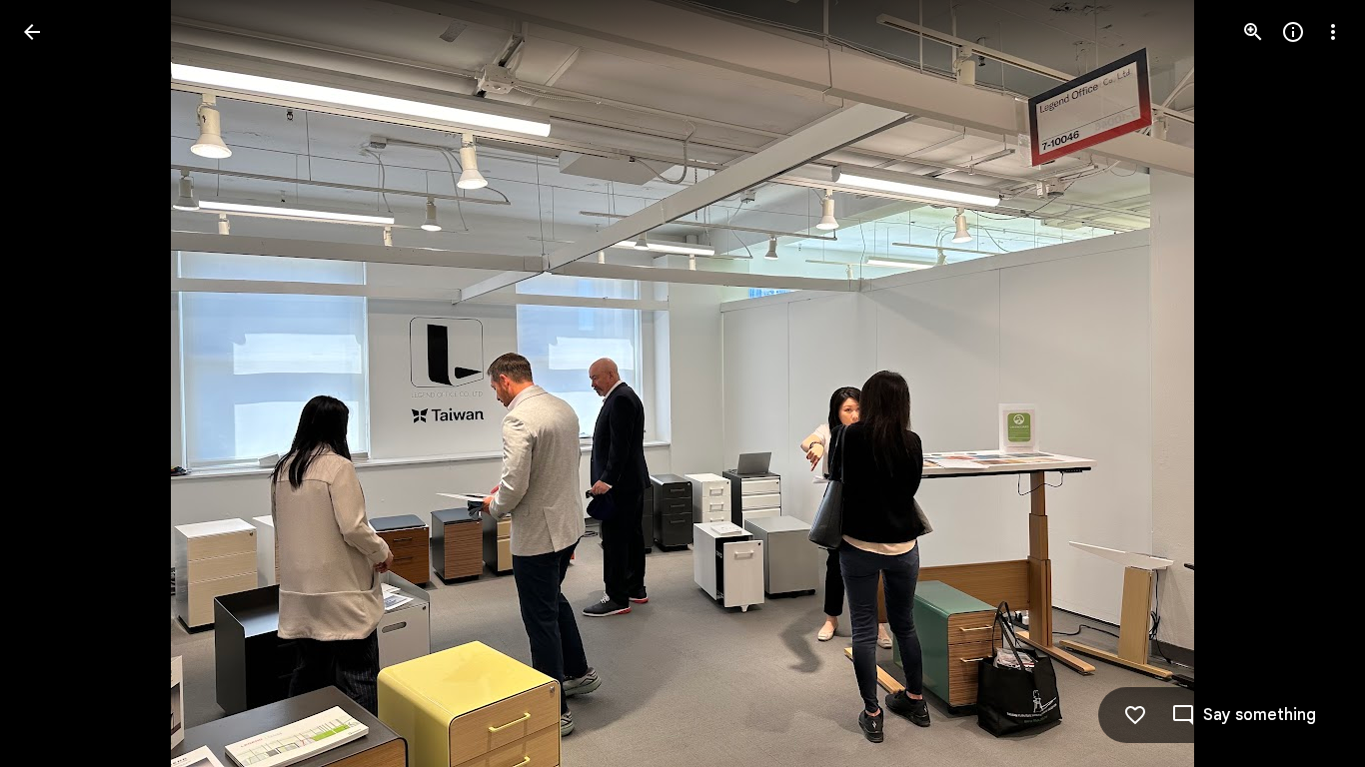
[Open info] (1293, 32)
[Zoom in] (1253, 32)
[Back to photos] (32, 32)
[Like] (1135, 715)
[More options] (1333, 32)
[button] (56, 383)
